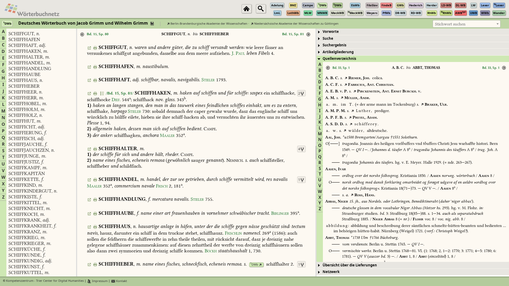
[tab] (413, 32)
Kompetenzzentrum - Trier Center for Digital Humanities (45, 281)
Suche (328, 38)
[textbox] (466, 24)
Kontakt (121, 281)
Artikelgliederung (338, 52)
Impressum (99, 281)
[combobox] (467, 24)
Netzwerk (331, 271)
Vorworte (331, 31)
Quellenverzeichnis (339, 58)
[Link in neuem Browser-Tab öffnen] (260, 265)
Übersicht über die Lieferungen (350, 265)
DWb (254, 265)
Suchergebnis (334, 45)
